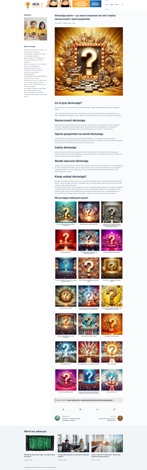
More (116, 4)
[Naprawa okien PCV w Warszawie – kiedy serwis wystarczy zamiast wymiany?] (107, 443)
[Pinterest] (97, 409)
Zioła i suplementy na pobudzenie (34, 92)
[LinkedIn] (114, 409)
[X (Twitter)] (80, 409)
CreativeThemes (51, 467)
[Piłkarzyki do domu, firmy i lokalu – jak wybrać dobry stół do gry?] (40, 443)
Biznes (111, 4)
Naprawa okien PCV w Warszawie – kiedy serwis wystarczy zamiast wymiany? (34, 60)
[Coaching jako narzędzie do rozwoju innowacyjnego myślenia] (73, 443)
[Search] (122, 4)
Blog (107, 4)
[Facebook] (63, 409)
